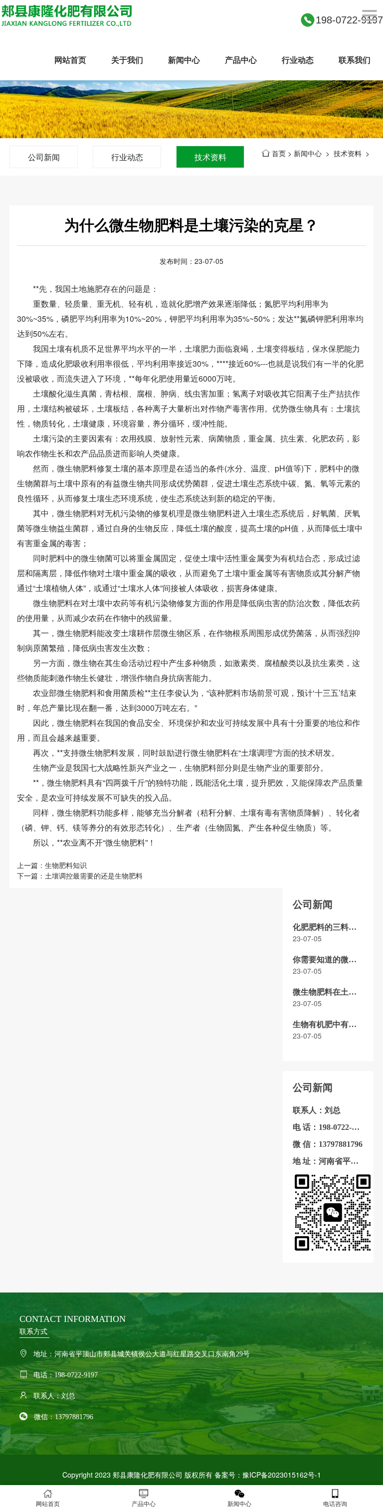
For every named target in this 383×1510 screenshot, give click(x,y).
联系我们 (355, 59)
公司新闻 (44, 157)
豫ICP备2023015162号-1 (281, 1475)
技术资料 (210, 157)
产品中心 (241, 59)
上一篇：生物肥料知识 (52, 865)
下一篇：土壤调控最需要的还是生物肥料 (80, 875)
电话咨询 (335, 1503)
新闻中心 (184, 59)
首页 (279, 153)
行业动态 (298, 59)
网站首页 (70, 59)
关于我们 (127, 59)
